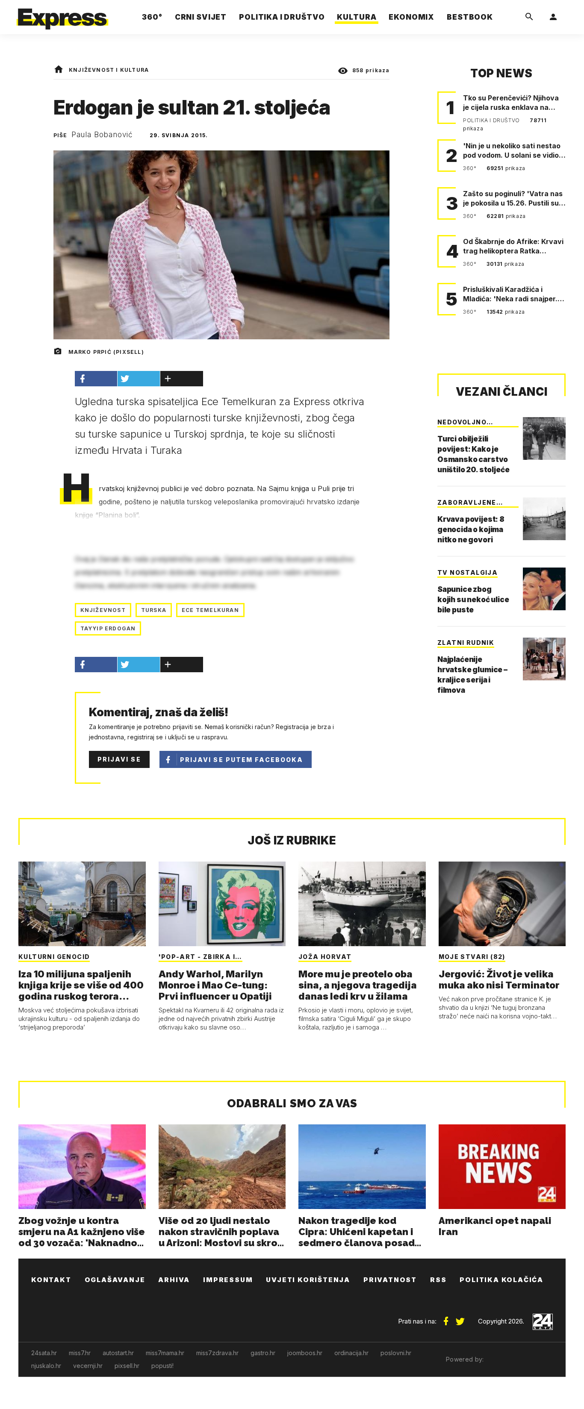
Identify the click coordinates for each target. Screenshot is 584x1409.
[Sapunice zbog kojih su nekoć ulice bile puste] (544, 589)
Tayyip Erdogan (108, 628)
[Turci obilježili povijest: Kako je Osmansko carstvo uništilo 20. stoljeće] (544, 438)
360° (470, 168)
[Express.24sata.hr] (62, 14)
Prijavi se (119, 759)
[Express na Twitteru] (460, 1318)
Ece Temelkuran (210, 610)
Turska (153, 610)
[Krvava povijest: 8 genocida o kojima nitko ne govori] (544, 518)
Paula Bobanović (102, 134)
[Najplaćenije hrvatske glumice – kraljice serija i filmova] (544, 659)
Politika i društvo (492, 120)
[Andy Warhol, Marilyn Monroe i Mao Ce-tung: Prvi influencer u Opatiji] (222, 904)
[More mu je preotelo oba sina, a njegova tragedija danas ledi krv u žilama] (362, 904)
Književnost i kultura (109, 70)
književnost (103, 610)
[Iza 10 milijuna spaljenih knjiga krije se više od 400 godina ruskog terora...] (82, 904)
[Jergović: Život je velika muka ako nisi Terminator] (502, 904)
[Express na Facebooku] (446, 1318)
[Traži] (529, 17)
